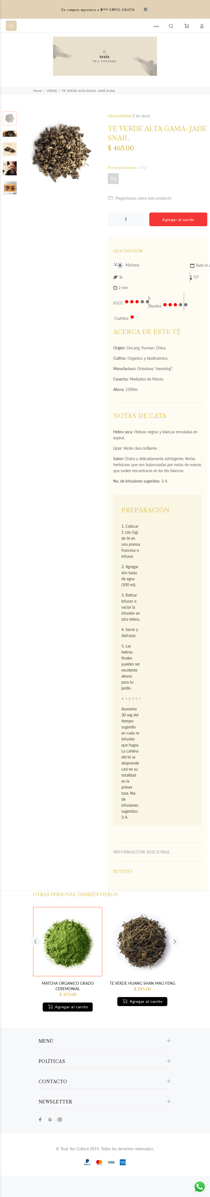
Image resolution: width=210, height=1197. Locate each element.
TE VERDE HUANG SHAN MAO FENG (142, 983)
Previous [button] (35, 941)
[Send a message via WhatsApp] (199, 1186)
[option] (10, 121)
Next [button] (174, 941)
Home (37, 91)
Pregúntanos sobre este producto (143, 198)
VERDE (51, 91)
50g (113, 178)
